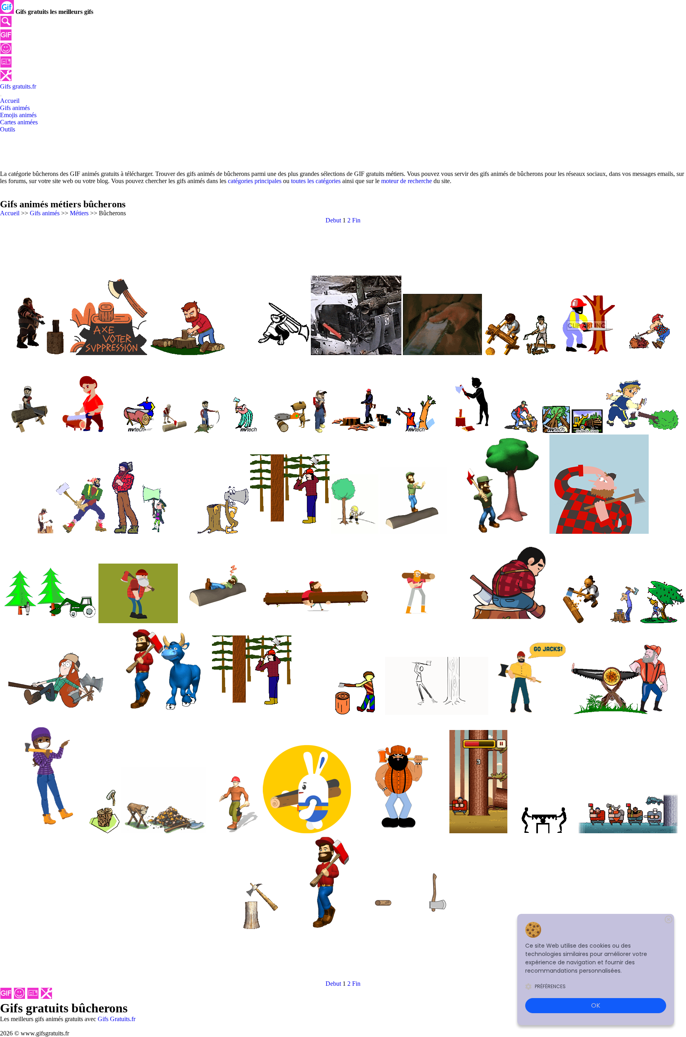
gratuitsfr (18, 86)
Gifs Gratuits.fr (116, 1019)
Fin (356, 220)
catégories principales (254, 181)
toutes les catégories (316, 181)
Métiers (79, 213)
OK (595, 1005)
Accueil (9, 213)
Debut (333, 220)
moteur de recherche (406, 181)
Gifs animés (45, 213)
